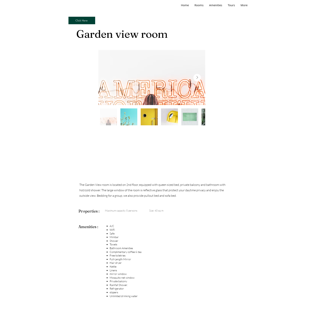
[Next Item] (197, 77)
